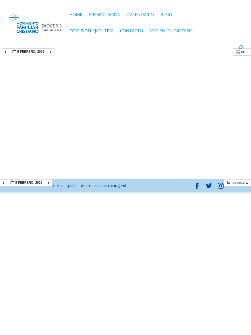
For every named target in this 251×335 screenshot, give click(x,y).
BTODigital (117, 185)
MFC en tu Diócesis (171, 31)
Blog (166, 15)
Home (75, 15)
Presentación (105, 15)
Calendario (140, 15)
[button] (237, 183)
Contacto (131, 31)
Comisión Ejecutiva (91, 31)
